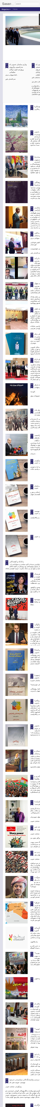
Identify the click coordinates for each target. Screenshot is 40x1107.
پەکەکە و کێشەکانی (16, 561)
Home (15, 9)
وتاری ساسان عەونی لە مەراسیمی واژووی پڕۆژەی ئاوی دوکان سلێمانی (18, 68)
